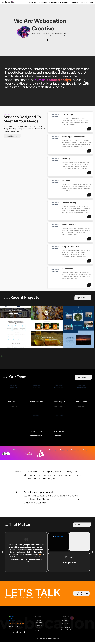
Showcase (55, 2)
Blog (92, 2)
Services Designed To (22, 116)
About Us (32, 2)
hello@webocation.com (16, 624)
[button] (2, 552)
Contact (84, 2)
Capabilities (43, 2)
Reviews (65, 2)
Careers (75, 2)
